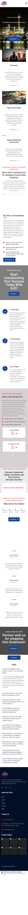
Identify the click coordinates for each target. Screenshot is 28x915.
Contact (3, 806)
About (3, 800)
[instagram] (10, 788)
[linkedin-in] (6, 788)
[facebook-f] (2, 788)
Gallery (3, 803)
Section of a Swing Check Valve (13, 488)
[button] (26, 3)
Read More (14, 657)
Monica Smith (14, 604)
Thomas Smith (14, 580)
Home (3, 797)
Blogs (3, 809)
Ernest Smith (14, 555)
